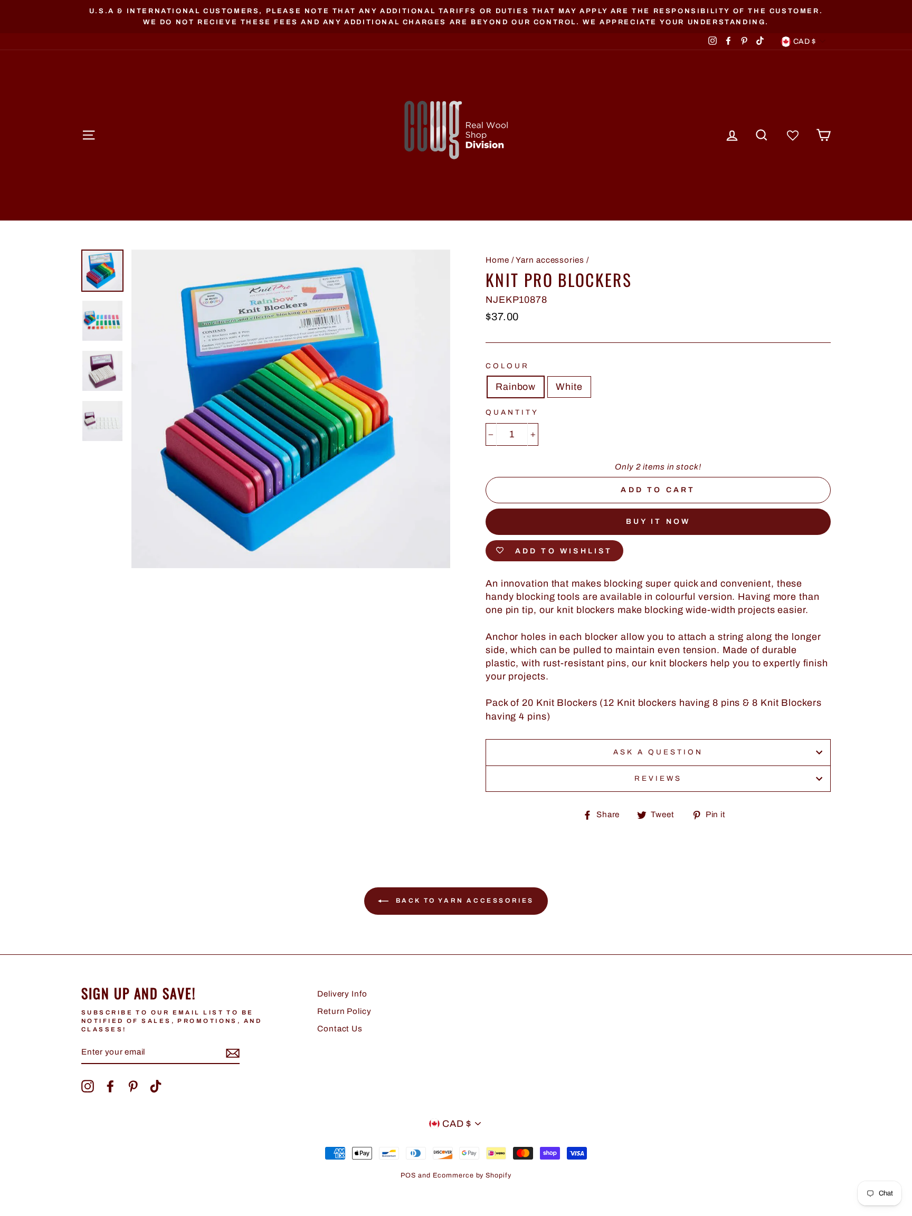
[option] (456, 16)
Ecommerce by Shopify (472, 1175)
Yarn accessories (550, 260)
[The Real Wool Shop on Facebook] (110, 1086)
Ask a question (658, 752)
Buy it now (658, 521)
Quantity (512, 412)
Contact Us (340, 1028)
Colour (507, 366)
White (569, 386)
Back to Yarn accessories (463, 900)
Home (497, 260)
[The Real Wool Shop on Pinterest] (133, 1086)
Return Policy (344, 1011)
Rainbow (516, 386)
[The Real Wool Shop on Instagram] (87, 1086)
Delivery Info (342, 994)
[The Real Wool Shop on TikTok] (155, 1086)
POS (408, 1175)
